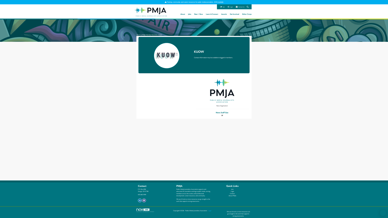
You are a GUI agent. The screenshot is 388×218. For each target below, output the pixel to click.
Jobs (189, 14)
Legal (209, 210)
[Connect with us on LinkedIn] (140, 200)
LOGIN (221, 2)
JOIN (215, 2)
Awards (224, 14)
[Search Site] (248, 7)
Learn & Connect (212, 14)
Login (232, 191)
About (182, 14)
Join (232, 189)
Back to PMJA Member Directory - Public (149, 35)
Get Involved (234, 14)
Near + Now (198, 14)
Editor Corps (247, 14)
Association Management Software (145, 211)
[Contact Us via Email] (144, 200)
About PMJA (232, 196)
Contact (232, 193)
